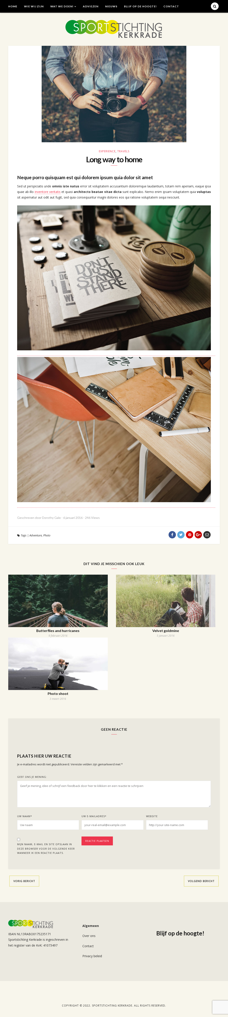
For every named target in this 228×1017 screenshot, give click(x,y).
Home (12, 6)
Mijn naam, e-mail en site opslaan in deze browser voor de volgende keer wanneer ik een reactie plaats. (46, 848)
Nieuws (111, 6)
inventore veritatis (48, 192)
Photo (46, 535)
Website (152, 816)
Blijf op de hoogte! (140, 6)
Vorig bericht (24, 881)
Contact (171, 6)
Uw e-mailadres (93, 816)
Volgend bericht (201, 881)
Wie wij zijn (34, 6)
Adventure (35, 535)
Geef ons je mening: (32, 776)
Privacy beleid (92, 956)
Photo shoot (58, 693)
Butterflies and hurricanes (57, 630)
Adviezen (90, 6)
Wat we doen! (61, 6)
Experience (107, 151)
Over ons (89, 936)
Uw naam (24, 816)
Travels (123, 151)
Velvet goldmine (165, 630)
